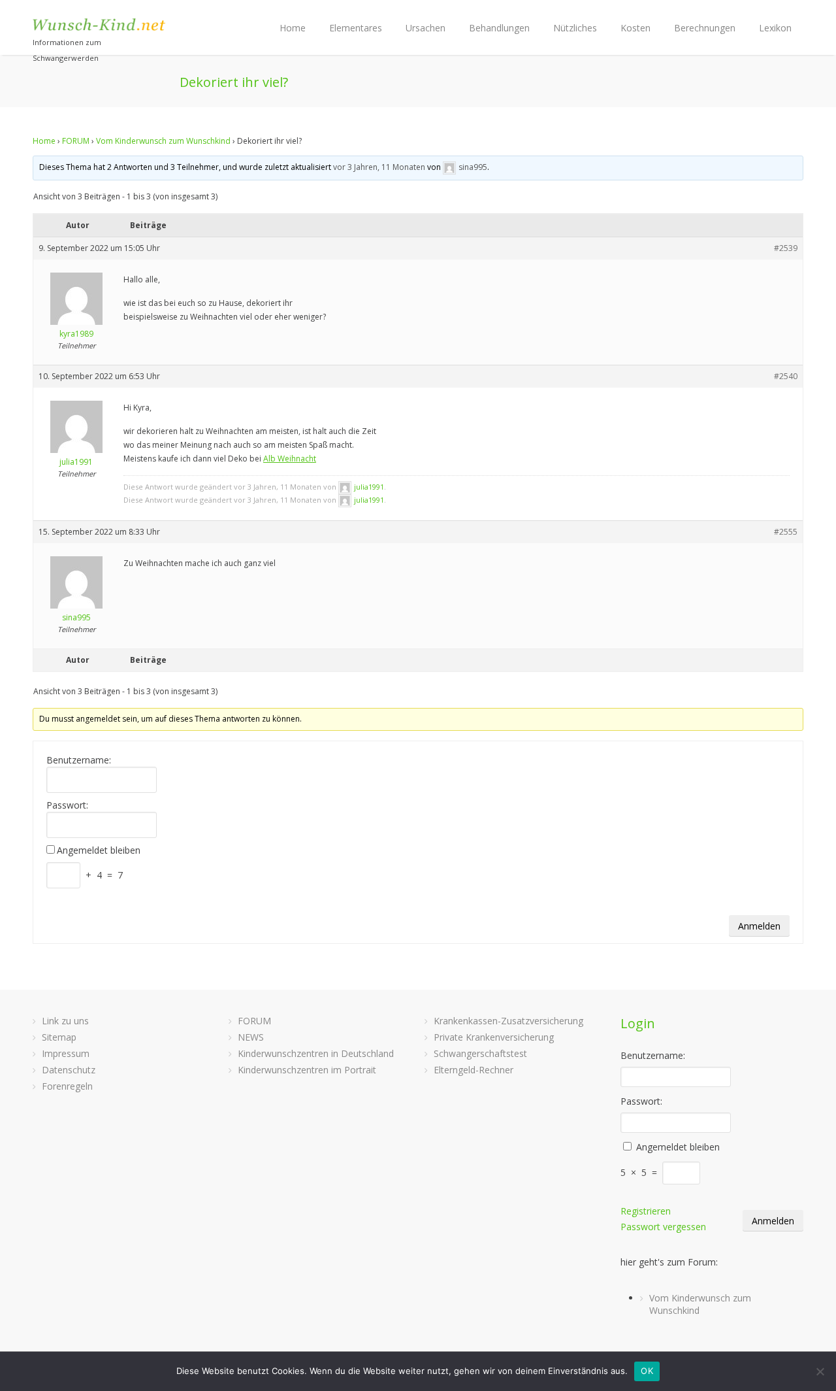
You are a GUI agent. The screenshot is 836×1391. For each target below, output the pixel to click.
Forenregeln (67, 1086)
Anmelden (759, 926)
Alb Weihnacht (289, 458)
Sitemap (59, 1037)
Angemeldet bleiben (98, 850)
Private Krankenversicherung (494, 1037)
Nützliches (575, 28)
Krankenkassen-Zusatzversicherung (508, 1020)
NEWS (251, 1037)
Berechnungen (704, 28)
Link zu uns (65, 1020)
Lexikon (775, 28)
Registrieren (645, 1211)
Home (293, 28)
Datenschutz (68, 1070)
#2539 (785, 248)
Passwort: (67, 805)
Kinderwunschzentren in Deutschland (316, 1053)
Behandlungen (499, 28)
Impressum (65, 1053)
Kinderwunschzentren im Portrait (307, 1070)
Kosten (635, 28)
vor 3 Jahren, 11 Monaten (379, 167)
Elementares (355, 28)
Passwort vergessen (663, 1226)
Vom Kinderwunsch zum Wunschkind (163, 140)
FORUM (75, 140)
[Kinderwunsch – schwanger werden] (100, 24)
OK (647, 1371)
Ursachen (425, 28)
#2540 (785, 376)
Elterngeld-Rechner (473, 1070)
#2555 (785, 531)
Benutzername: (78, 760)
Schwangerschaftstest (480, 1053)
